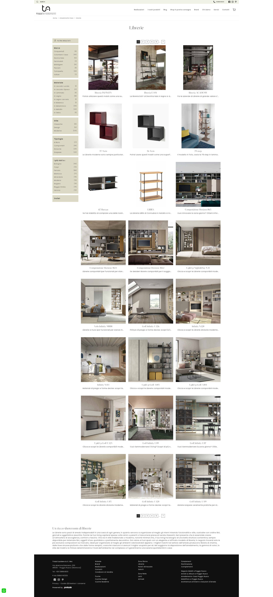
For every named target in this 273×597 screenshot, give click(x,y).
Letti (140, 576)
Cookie (64, 583)
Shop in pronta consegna (180, 10)
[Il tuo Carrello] (234, 10)
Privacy (55, 583)
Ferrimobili (58, 61)
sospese (57, 152)
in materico (59, 103)
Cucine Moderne (102, 582)
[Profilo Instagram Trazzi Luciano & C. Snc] (232, 2)
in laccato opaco (62, 89)
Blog (165, 10)
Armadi (141, 579)
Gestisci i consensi (77, 583)
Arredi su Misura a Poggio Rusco (194, 574)
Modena (57, 180)
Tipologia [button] (58, 139)
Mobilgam (58, 65)
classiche (58, 124)
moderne (58, 131)
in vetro (57, 113)
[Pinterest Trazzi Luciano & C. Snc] (235, 2)
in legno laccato (61, 99)
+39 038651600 (62, 572)
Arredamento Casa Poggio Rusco (195, 576)
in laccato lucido (61, 86)
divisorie (57, 149)
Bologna (57, 164)
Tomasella (58, 71)
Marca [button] (57, 48)
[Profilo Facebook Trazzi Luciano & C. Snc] (229, 2)
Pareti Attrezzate (145, 567)
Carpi (56, 167)
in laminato (59, 93)
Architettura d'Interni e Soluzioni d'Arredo (198, 582)
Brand (196, 10)
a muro (57, 142)
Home (55, 18)
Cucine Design (101, 579)
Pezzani (57, 68)
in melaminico (60, 106)
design (57, 127)
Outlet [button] (57, 198)
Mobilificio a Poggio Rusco (192, 579)
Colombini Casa (61, 55)
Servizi (216, 10)
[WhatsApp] (4, 590)
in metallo (58, 109)
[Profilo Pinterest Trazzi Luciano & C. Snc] (62, 579)
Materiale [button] (58, 83)
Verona (57, 190)
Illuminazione (186, 564)
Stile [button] (56, 121)
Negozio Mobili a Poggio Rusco (193, 571)
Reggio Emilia (60, 187)
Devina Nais (59, 58)
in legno (57, 96)
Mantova (58, 174)
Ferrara (57, 170)
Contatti (225, 10)
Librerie (78, 18)
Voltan (57, 74)
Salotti (141, 569)
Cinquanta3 (59, 51)
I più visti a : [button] (60, 160)
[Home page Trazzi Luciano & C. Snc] (59, 10)
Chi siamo (206, 10)
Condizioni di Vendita (104, 572)
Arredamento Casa (66, 18)
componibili (59, 146)
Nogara (57, 184)
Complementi (187, 567)
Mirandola (58, 177)
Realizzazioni (139, 10)
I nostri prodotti (154, 10)
